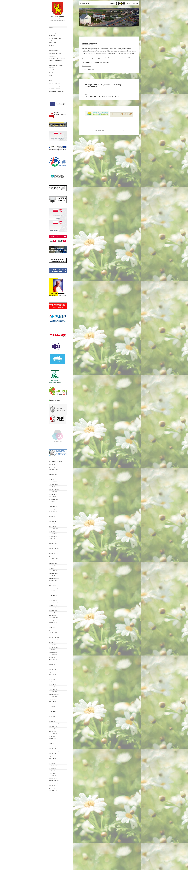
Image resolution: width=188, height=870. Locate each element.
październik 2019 (53, 667)
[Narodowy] (58, 176)
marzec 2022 (52, 595)
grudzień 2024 (52, 514)
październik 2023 (53, 548)
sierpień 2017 (52, 728)
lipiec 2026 (51, 467)
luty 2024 (51, 538)
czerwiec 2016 (52, 761)
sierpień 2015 (52, 785)
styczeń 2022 (52, 600)
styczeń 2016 (52, 773)
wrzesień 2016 (52, 753)
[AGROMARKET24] (58, 391)
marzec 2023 (52, 565)
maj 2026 (51, 472)
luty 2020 (51, 657)
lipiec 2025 (51, 496)
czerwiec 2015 (52, 790)
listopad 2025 (52, 486)
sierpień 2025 (52, 494)
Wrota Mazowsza (57, 330)
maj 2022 (51, 590)
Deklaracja (51, 78)
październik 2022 (53, 578)
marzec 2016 (52, 768)
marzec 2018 (52, 711)
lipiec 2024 (51, 526)
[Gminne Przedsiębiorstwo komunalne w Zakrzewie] (58, 249)
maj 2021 (51, 620)
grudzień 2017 (52, 719)
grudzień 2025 (52, 484)
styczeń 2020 (52, 659)
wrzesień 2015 (52, 783)
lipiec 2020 (51, 644)
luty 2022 (51, 598)
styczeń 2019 (52, 689)
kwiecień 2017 (52, 738)
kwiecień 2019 (52, 681)
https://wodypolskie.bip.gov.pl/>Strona (112, 57)
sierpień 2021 (52, 612)
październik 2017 (53, 723)
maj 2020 (51, 649)
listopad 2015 (52, 778)
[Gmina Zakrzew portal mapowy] (58, 436)
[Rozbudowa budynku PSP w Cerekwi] (58, 136)
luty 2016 (51, 770)
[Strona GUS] (55, 346)
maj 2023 (51, 560)
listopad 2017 (52, 721)
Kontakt (51, 72)
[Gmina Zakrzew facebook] (58, 270)
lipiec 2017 (51, 731)
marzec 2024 (52, 536)
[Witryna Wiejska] (97, 115)
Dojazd (50, 75)
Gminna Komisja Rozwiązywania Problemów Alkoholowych (57, 59)
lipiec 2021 (51, 615)
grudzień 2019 (52, 662)
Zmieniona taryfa (86, 66)
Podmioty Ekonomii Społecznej (56, 86)
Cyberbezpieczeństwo (54, 88)
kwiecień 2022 (52, 593)
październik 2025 (53, 489)
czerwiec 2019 (52, 677)
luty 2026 (51, 479)
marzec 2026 (52, 477)
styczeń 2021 (52, 630)
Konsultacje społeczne (54, 83)
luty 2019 (51, 686)
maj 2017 (51, 736)
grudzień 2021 (52, 602)
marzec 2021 (52, 625)
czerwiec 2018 (52, 704)
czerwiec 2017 (52, 733)
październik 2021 (53, 607)
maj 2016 (51, 763)
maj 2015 (51, 793)
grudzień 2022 (52, 573)
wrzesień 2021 (52, 610)
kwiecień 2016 (52, 765)
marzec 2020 (52, 654)
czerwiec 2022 (52, 588)
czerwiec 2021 (52, 617)
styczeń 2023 (52, 570)
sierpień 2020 (52, 642)
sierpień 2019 (52, 672)
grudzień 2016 (52, 748)
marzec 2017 (52, 741)
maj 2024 (51, 531)
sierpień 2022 (52, 583)
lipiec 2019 (51, 674)
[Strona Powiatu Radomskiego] (121, 113)
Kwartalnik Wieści (53, 70)
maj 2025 (51, 501)
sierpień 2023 (52, 553)
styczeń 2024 (52, 541)
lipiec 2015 (51, 788)
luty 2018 (51, 714)
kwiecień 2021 (52, 622)
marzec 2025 (52, 506)
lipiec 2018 (51, 701)
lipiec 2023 (51, 556)
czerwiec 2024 (52, 528)
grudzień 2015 (52, 775)
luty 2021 (51, 627)
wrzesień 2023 (52, 551)
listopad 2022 (52, 575)
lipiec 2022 (51, 585)
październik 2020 (53, 637)
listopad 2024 (52, 516)
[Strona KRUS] (55, 376)
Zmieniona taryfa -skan (88, 69)
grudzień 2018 (52, 691)
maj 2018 (51, 706)
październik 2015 (53, 780)
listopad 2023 (52, 546)
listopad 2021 (52, 605)
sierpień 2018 (52, 699)
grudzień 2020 (52, 632)
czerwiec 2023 (52, 558)
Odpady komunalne (54, 48)
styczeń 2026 (52, 481)
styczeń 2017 (52, 746)
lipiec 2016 (51, 758)
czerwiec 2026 (52, 469)
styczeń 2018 (52, 716)
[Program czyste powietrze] (58, 359)
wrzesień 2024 (52, 521)
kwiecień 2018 (52, 709)
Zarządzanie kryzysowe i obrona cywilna (57, 92)
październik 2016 (53, 751)
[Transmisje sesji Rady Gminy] (58, 188)
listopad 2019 (52, 664)
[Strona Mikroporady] (55, 400)
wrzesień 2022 (52, 580)
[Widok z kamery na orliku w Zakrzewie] (58, 199)
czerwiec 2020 (52, 647)
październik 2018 (53, 694)
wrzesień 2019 (52, 669)
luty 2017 (51, 743)
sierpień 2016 (52, 756)
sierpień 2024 (52, 523)
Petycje (50, 80)
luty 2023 (51, 568)
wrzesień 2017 (52, 726)
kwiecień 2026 (52, 474)
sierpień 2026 (52, 464)
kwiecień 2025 (52, 504)
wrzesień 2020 (52, 640)
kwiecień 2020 (52, 652)
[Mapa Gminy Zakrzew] (58, 452)
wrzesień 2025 (52, 491)
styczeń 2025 (52, 511)
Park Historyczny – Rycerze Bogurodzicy (56, 66)
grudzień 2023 (52, 543)
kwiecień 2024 (52, 533)
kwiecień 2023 (52, 563)
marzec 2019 (52, 684)
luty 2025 (51, 509)
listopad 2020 (52, 635)
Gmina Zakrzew (57, 16)
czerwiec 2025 (52, 499)
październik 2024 (53, 519)
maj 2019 (51, 679)
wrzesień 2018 (52, 696)
